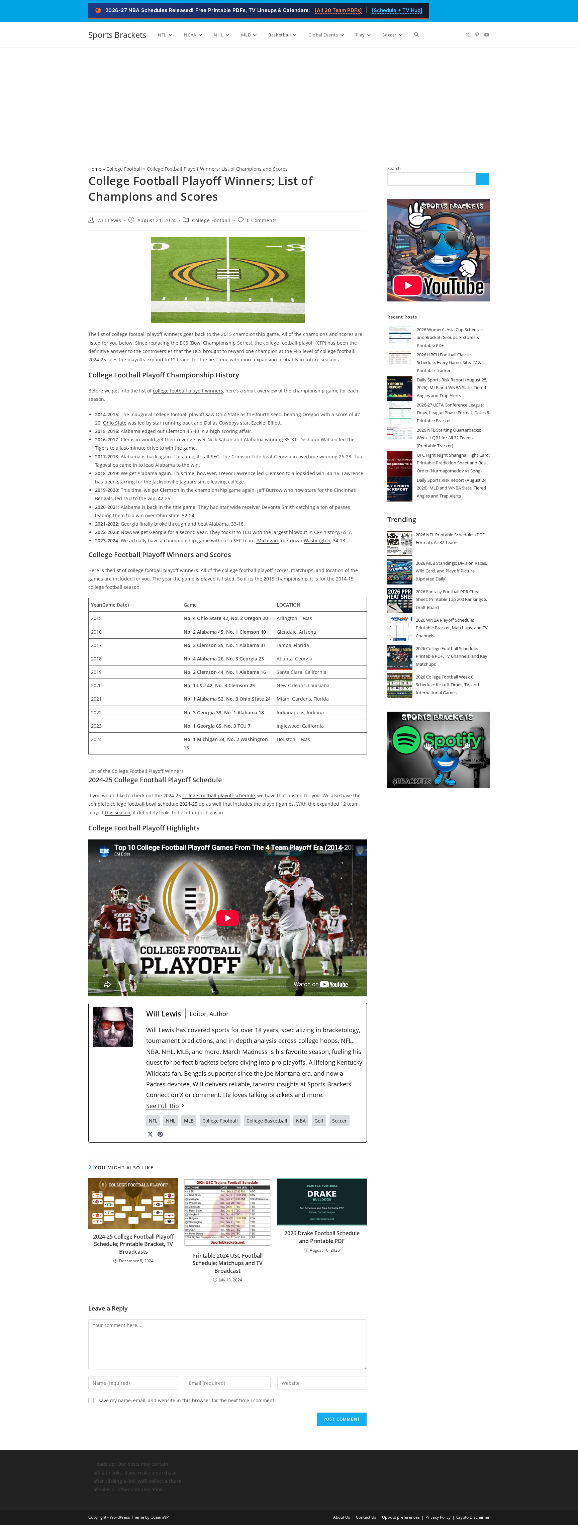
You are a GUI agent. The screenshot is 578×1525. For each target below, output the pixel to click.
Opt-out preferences (401, 1517)
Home (94, 169)
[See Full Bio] (183, 1105)
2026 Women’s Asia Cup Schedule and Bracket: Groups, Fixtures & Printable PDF (450, 337)
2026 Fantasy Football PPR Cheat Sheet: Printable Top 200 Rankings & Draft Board (451, 599)
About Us (341, 1517)
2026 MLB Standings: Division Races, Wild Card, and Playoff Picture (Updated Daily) (451, 571)
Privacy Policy (438, 1517)
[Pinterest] (160, 1134)
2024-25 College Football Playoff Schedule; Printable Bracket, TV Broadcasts (133, 1244)
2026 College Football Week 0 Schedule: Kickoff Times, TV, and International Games (447, 685)
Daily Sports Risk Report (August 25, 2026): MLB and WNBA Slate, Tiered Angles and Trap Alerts (452, 387)
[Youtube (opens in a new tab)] (487, 34)
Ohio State (114, 423)
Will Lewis (109, 220)
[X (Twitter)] (150, 1134)
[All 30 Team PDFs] (338, 10)
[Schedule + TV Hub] (397, 10)
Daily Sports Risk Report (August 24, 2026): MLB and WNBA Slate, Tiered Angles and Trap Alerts (452, 488)
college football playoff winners (188, 390)
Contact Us (366, 1517)
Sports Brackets (117, 34)
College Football (124, 169)
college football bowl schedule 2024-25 (153, 804)
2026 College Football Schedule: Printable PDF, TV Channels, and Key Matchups (451, 656)
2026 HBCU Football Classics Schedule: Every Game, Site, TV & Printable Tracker (449, 362)
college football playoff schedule (218, 795)
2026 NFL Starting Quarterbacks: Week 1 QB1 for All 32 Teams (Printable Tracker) (449, 438)
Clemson (175, 431)
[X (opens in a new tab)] (468, 34)
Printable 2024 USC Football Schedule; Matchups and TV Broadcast (227, 1263)
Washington (317, 540)
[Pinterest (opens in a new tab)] (477, 34)
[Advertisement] (289, 98)
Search (394, 168)
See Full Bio (162, 1106)
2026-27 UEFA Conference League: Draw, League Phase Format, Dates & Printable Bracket (453, 413)
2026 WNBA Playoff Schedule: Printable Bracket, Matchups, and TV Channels (452, 628)
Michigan (267, 540)
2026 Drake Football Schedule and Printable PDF (322, 1237)
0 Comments (262, 220)
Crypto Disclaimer (473, 1517)
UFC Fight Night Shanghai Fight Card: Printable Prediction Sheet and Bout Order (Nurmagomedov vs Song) (453, 463)
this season (117, 812)
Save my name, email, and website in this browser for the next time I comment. (187, 1400)
